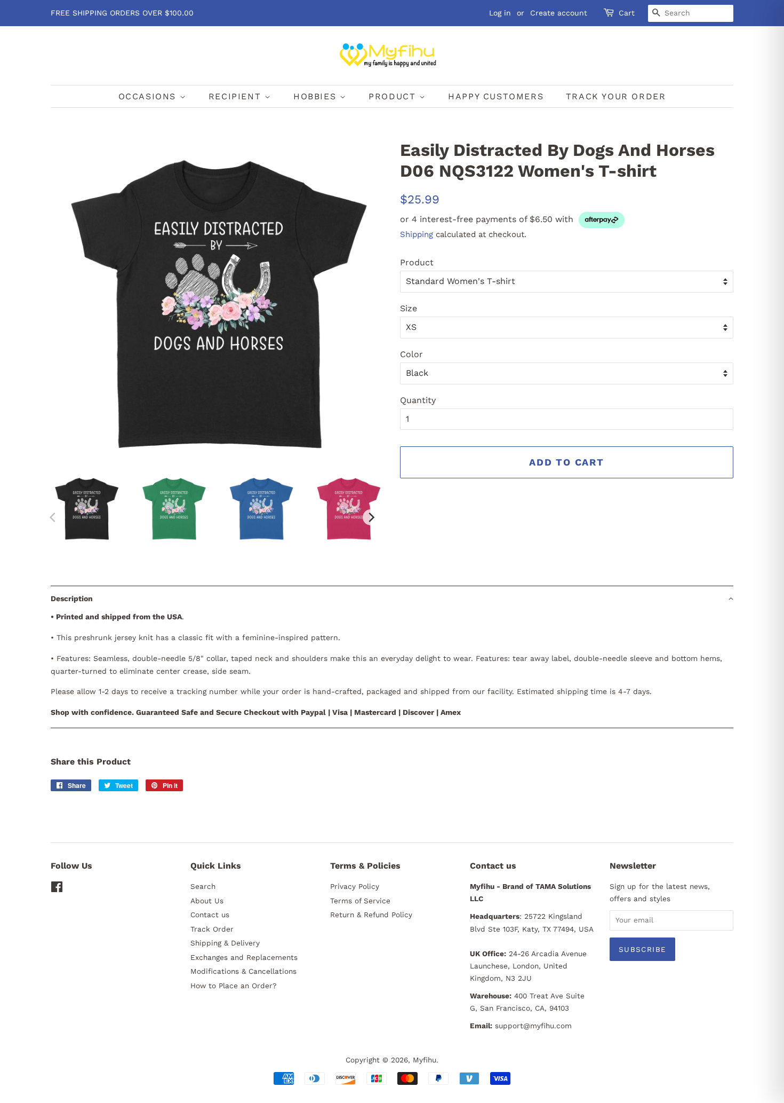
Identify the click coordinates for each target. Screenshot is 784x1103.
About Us (206, 900)
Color (411, 354)
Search (202, 886)
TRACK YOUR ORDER (616, 96)
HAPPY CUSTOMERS (495, 96)
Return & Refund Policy (371, 914)
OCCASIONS (149, 96)
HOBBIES (316, 96)
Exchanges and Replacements (244, 957)
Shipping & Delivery (225, 943)
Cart (627, 13)
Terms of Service (360, 900)
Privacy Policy (354, 886)
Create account (558, 13)
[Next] (371, 517)
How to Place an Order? (233, 985)
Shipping (416, 234)
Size (408, 308)
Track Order (212, 929)
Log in (500, 13)
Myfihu (424, 1059)
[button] (392, 598)
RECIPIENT (237, 96)
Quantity (418, 400)
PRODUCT (394, 96)
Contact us (209, 914)
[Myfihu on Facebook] (57, 889)
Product (417, 262)
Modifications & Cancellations (243, 971)
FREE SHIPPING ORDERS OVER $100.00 (122, 13)
